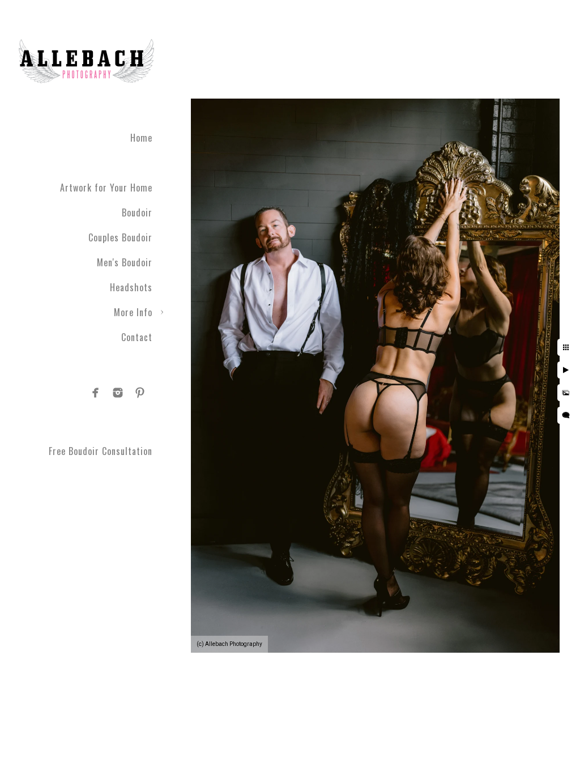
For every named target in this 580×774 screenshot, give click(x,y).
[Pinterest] (140, 392)
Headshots (131, 287)
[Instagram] (117, 392)
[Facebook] (95, 392)
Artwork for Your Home (106, 187)
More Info (133, 312)
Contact (136, 337)
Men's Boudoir (124, 262)
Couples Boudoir (120, 237)
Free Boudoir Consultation (100, 451)
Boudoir (137, 212)
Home (141, 137)
